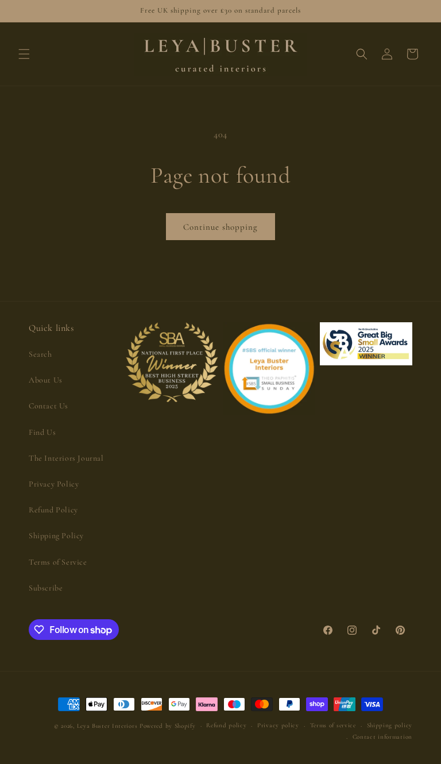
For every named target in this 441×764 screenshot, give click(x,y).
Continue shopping (220, 227)
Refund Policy (53, 510)
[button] (24, 54)
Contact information (382, 736)
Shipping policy (390, 725)
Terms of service (333, 725)
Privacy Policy (54, 484)
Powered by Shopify (168, 726)
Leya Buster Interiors (108, 726)
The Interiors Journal (66, 458)
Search (40, 354)
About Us (46, 380)
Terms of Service (58, 562)
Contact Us (48, 406)
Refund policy (226, 725)
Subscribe (46, 588)
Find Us (42, 432)
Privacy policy (278, 725)
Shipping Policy (56, 536)
